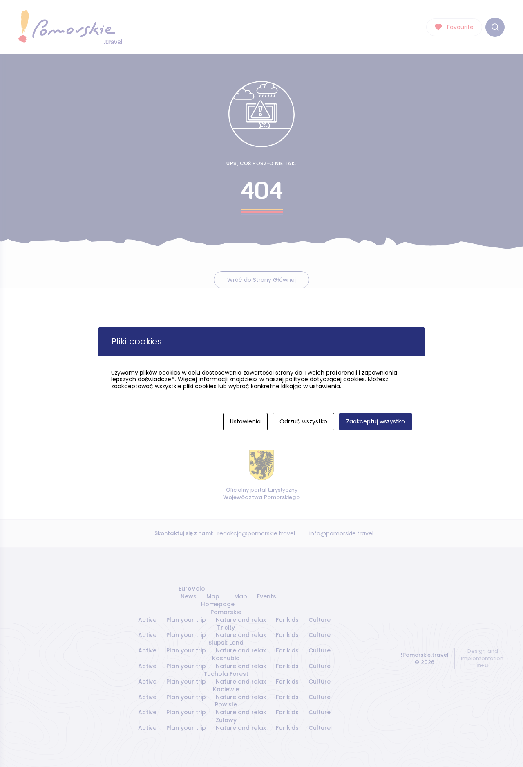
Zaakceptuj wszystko (375, 421)
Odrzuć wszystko (303, 421)
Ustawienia (245, 421)
